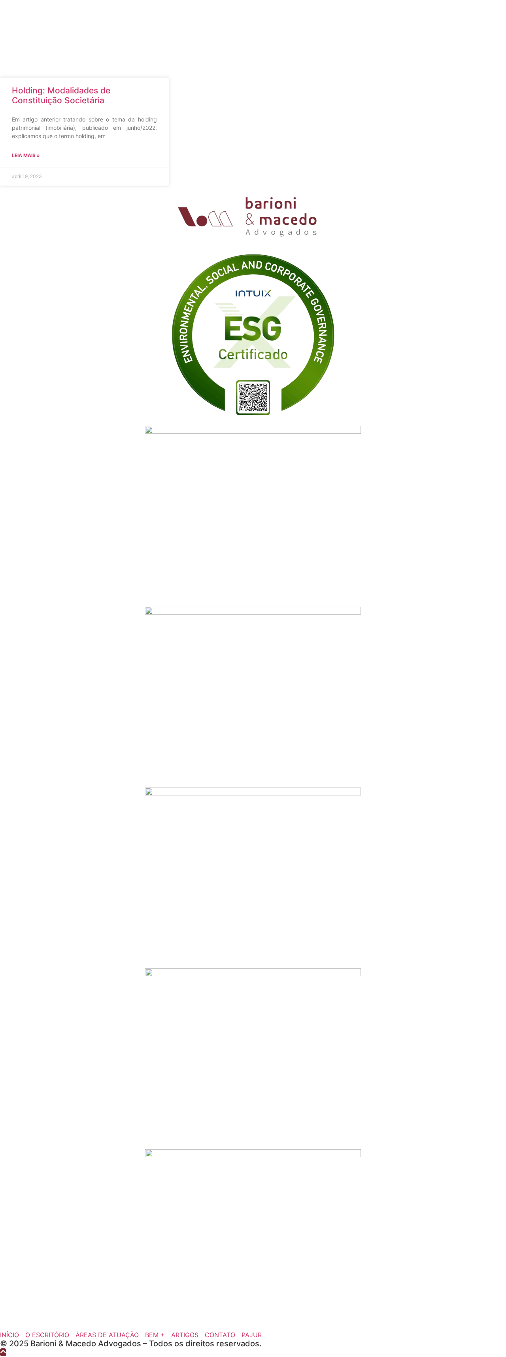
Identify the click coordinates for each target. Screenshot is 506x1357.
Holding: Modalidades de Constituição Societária (61, 95)
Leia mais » (26, 155)
